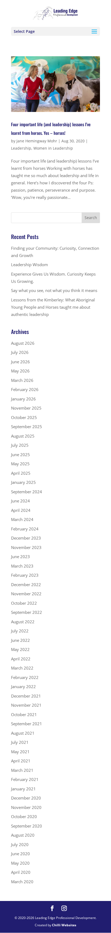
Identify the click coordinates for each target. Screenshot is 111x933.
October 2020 (24, 816)
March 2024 (22, 519)
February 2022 (25, 677)
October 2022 (24, 603)
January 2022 (23, 686)
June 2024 (20, 501)
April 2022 (20, 658)
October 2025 (24, 417)
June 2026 (20, 361)
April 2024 (20, 510)
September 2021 (26, 723)
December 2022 (26, 584)
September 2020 (26, 826)
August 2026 (22, 343)
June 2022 (20, 640)
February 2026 (25, 389)
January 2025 (23, 482)
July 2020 (20, 844)
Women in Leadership (53, 148)
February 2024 (25, 528)
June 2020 (20, 853)
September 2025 (26, 426)
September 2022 (26, 612)
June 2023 (20, 556)
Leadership (21, 148)
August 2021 (22, 733)
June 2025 (20, 454)
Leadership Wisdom (29, 264)
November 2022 (26, 593)
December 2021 (26, 696)
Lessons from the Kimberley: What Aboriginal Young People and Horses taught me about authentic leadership (53, 307)
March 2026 (22, 380)
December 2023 (26, 538)
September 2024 (26, 491)
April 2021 (20, 760)
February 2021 (25, 779)
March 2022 (22, 668)
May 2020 (20, 863)
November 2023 (26, 547)
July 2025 (20, 445)
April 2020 (20, 872)
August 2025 (22, 436)
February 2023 (25, 575)
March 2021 (22, 770)
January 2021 (23, 788)
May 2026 (20, 371)
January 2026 (23, 399)
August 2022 (22, 621)
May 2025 (20, 463)
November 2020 (26, 807)
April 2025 (20, 473)
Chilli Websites (64, 925)
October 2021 (24, 714)
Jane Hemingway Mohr (36, 140)
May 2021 (20, 751)
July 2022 (20, 630)
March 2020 (22, 881)
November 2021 (26, 705)
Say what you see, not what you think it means (54, 290)
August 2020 (22, 835)
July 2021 (20, 742)
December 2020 (26, 798)
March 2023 (22, 566)
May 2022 (20, 649)
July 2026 (20, 352)
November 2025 (26, 408)
